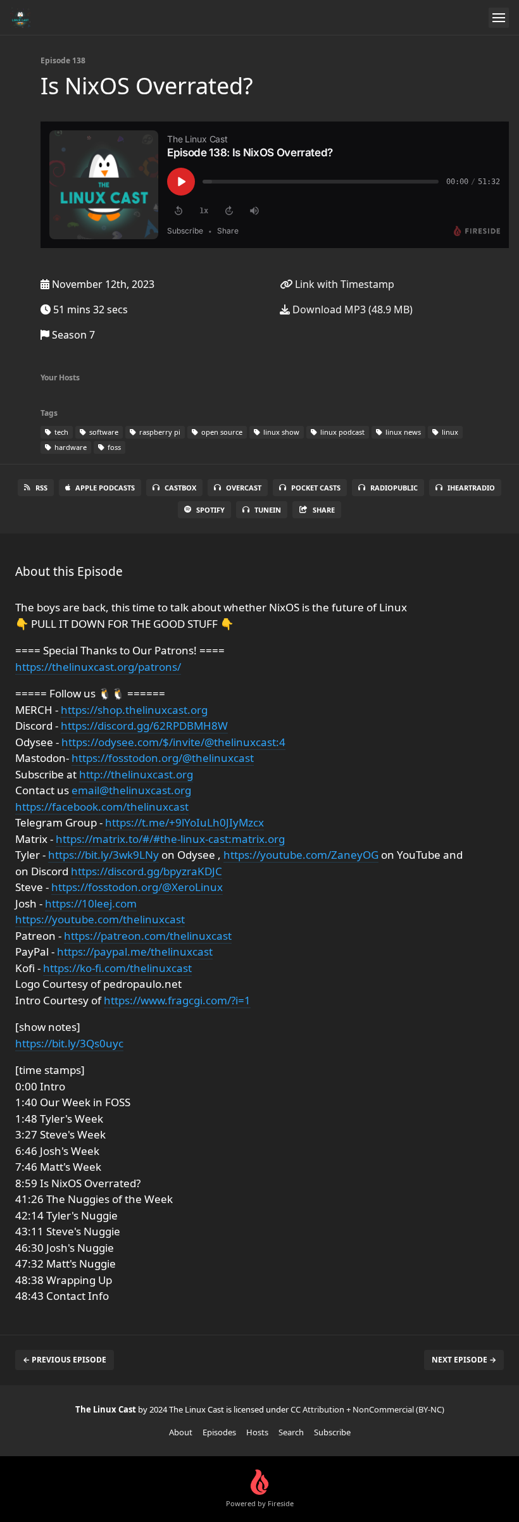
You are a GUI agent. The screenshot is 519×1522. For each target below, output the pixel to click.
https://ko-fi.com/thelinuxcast (117, 968)
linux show (280, 432)
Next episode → (464, 1359)
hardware (70, 447)
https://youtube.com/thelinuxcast (100, 919)
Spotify (210, 510)
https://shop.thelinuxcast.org (134, 709)
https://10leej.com (91, 903)
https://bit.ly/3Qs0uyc (69, 1043)
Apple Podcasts (105, 487)
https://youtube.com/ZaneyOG (300, 854)
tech (60, 432)
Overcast (243, 487)
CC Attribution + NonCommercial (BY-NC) (367, 1409)
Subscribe (332, 1432)
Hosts (257, 1432)
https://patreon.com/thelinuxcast (148, 935)
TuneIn (267, 510)
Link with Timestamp (343, 284)
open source (220, 432)
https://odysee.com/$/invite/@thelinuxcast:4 (173, 742)
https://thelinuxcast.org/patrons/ (98, 666)
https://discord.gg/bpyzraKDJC (146, 871)
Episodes (219, 1432)
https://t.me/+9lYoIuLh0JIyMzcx (184, 822)
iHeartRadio (471, 487)
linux (449, 432)
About (180, 1432)
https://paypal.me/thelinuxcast (135, 951)
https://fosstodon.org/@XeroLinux (137, 887)
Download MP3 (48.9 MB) (351, 309)
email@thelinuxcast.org (131, 790)
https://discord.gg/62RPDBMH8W (144, 725)
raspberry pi (158, 432)
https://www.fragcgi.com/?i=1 (177, 1000)
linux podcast (341, 432)
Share (324, 510)
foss (113, 447)
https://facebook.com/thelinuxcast (102, 806)
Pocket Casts (316, 487)
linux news (402, 432)
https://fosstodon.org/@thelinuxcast (163, 758)
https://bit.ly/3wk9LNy (103, 854)
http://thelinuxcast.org (136, 774)
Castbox (180, 487)
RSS (41, 487)
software (102, 432)
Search (291, 1432)
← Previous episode (64, 1359)
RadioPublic (394, 487)
